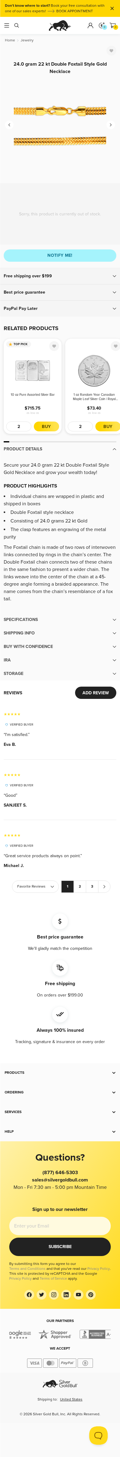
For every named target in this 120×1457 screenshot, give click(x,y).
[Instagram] (54, 1295)
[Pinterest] (91, 1295)
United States (71, 1399)
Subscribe (60, 1246)
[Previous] (9, 125)
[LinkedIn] (66, 1295)
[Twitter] (41, 1295)
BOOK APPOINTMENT (74, 11)
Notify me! (60, 255)
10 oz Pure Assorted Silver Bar (33, 395)
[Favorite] (111, 51)
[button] (60, 276)
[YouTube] (78, 1295)
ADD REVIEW (95, 693)
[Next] (110, 125)
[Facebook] (29, 1295)
